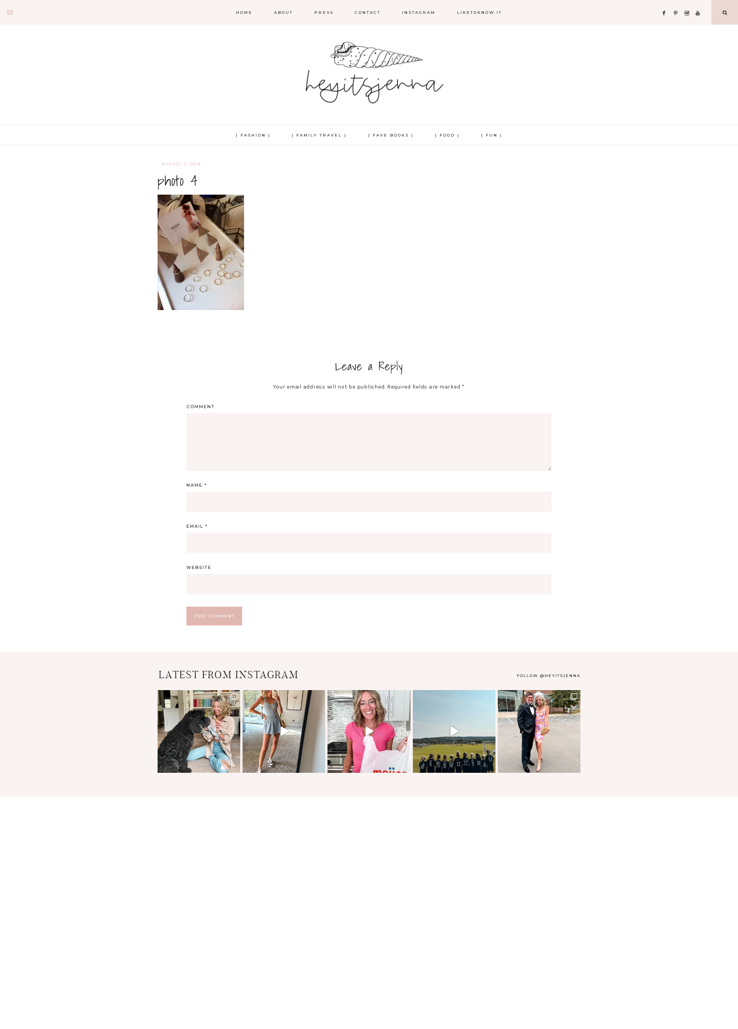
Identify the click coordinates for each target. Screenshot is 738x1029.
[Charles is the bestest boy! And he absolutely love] (199, 731)
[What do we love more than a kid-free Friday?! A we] (539, 731)
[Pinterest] (677, 3)
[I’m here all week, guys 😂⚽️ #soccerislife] (454, 731)
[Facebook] (666, 3)
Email (197, 526)
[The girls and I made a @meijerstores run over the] (368, 731)
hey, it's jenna (369, 73)
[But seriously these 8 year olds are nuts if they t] (284, 731)
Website (198, 567)
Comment (200, 406)
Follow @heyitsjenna (548, 675)
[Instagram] (688, 3)
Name (196, 485)
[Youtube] (699, 3)
